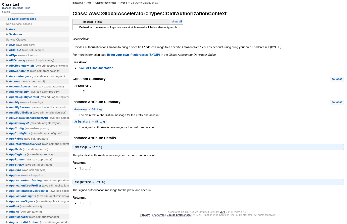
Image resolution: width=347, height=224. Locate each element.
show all (176, 21)
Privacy (145, 214)
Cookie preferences (179, 214)
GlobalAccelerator (105, 2)
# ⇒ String (88, 109)
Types (123, 2)
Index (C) (77, 2)
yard (222, 211)
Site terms (158, 214)
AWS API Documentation (96, 68)
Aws (89, 2)
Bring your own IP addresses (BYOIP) (133, 54)
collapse (337, 78)
